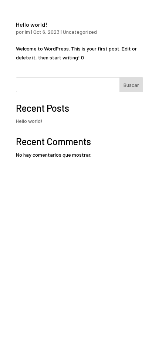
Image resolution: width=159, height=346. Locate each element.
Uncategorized (80, 32)
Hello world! (31, 24)
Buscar (131, 85)
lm (27, 32)
